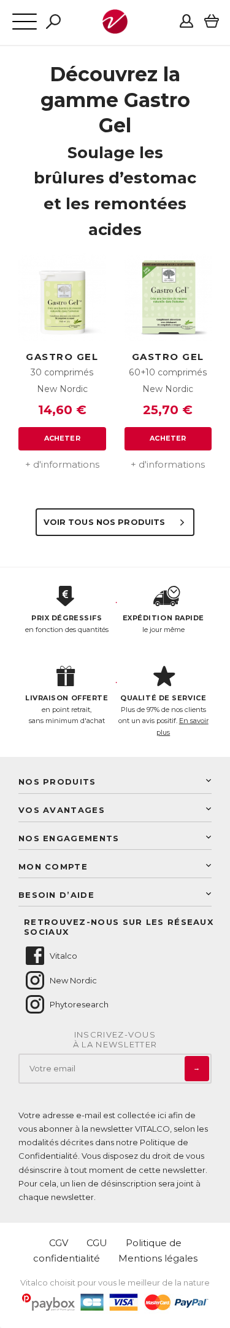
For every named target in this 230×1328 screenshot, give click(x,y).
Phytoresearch (79, 1004)
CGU (96, 1243)
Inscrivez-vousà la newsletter (115, 1039)
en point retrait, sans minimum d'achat (66, 709)
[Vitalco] (114, 27)
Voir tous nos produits (106, 522)
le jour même (163, 624)
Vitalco (63, 956)
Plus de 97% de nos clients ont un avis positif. (163, 715)
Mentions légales (157, 1258)
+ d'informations (62, 464)
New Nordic (73, 980)
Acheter (62, 438)
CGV (58, 1243)
